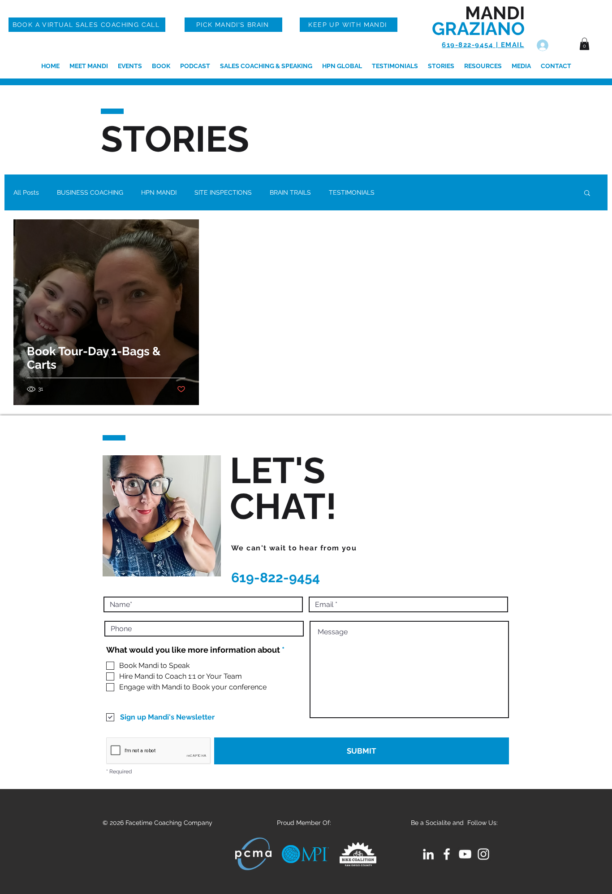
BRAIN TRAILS (290, 192)
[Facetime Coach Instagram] (483, 854)
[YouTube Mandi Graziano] (465, 854)
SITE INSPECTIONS (223, 192)
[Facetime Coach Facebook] (446, 854)
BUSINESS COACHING (90, 192)
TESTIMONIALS (352, 192)
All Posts (26, 192)
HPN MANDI (159, 192)
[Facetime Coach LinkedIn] (428, 854)
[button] (584, 44)
